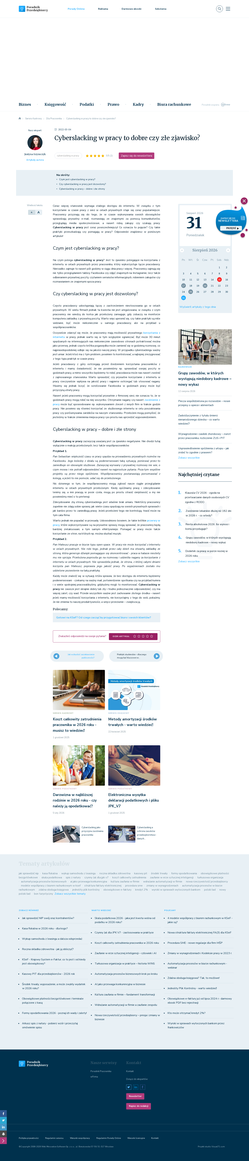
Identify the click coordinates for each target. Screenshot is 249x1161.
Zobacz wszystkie (189, 458)
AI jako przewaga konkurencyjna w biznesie (120, 984)
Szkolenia (160, 9)
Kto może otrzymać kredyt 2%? (186, 1013)
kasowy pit (140, 873)
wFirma (94, 1076)
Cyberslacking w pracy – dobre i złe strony (82, 188)
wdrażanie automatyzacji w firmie (162, 881)
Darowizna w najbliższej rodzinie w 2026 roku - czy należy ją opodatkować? (75, 800)
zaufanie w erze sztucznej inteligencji (171, 877)
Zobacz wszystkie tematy (70, 894)
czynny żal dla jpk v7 (96, 877)
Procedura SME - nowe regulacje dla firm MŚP (195, 943)
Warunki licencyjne (136, 1138)
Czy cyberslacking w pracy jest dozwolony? (82, 184)
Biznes (25, 104)
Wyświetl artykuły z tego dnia (198, 307)
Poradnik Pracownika (100, 1071)
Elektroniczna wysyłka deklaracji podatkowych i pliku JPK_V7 (133, 800)
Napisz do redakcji (138, 1106)
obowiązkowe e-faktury (117, 890)
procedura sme (134, 885)
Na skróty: (63, 175)
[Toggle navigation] (228, 9)
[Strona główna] (20, 118)
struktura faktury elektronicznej (102, 885)
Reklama (103, 9)
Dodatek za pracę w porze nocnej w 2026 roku (206, 553)
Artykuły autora (35, 159)
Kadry (138, 104)
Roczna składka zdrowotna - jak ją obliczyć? (48, 949)
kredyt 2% (141, 890)
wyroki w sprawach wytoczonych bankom (176, 890)
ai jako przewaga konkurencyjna (88, 881)
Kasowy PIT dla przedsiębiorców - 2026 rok (48, 974)
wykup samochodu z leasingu (78, 873)
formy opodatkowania (184, 873)
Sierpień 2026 (204, 250)
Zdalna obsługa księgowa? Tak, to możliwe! (194, 978)
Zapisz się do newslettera (136, 156)
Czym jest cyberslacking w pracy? (77, 179)
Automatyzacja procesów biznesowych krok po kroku (126, 974)
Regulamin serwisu (54, 1138)
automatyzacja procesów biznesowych (44, 881)
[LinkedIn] (3, 1127)
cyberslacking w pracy (68, 155)
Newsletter (135, 1096)
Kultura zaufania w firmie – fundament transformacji (125, 994)
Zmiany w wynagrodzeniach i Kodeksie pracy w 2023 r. (200, 953)
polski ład (210, 890)
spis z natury (73, 877)
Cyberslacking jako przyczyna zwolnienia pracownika (92, 831)
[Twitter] (3, 1120)
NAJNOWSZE (185, 367)
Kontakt (130, 1071)
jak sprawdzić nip (29, 873)
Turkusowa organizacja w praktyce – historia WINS (125, 963)
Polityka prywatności (29, 1138)
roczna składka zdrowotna (114, 873)
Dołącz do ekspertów (137, 1079)
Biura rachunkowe (174, 104)
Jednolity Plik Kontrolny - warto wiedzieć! (192, 988)
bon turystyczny (43, 894)
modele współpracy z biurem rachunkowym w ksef (51, 885)
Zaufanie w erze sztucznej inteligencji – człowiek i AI (125, 953)
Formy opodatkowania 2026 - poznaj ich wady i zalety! (54, 1013)
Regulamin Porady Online (108, 1138)
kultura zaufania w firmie (125, 881)
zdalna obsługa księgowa (54, 890)
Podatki (87, 104)
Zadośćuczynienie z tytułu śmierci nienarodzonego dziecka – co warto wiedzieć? (199, 420)
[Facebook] (3, 1113)
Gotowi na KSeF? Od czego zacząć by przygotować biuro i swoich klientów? (103, 617)
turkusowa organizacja (210, 877)
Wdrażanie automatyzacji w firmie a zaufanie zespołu (126, 1005)
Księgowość (55, 104)
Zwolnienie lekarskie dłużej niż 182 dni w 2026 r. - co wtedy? (208, 513)
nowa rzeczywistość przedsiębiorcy (207, 881)
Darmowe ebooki (131, 9)
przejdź (231, 228)
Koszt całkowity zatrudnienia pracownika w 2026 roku (127, 943)
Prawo (113, 104)
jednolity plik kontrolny (86, 890)
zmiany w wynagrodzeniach (162, 885)
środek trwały (159, 873)
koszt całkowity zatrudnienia (129, 877)
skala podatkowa (52, 877)
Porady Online (76, 9)
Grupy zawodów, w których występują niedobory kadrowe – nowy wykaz (204, 379)
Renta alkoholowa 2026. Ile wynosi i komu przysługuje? (207, 526)
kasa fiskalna (50, 873)
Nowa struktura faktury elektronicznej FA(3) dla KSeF (199, 932)
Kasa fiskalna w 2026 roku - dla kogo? (45, 928)
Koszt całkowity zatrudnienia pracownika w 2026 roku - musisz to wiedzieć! (77, 725)
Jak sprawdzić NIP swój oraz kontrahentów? (48, 918)
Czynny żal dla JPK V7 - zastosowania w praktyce (124, 932)
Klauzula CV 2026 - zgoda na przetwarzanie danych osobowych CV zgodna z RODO (207, 497)
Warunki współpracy (80, 1138)
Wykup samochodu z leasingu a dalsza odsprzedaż (52, 939)
